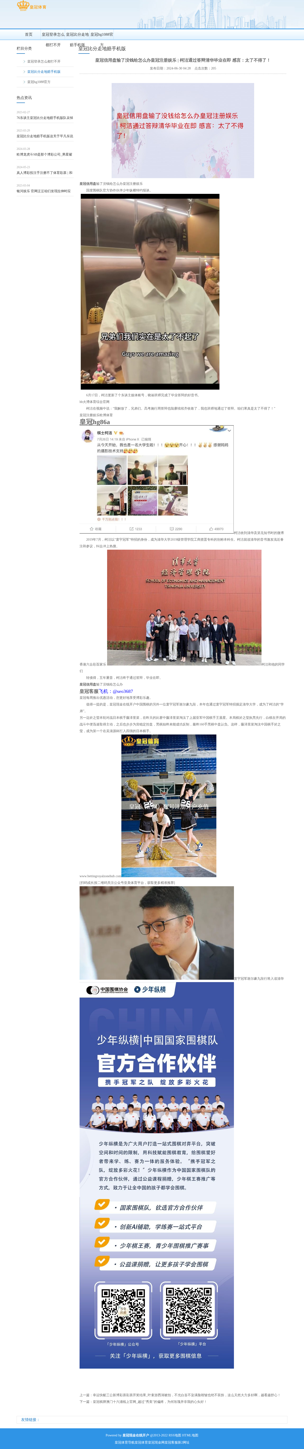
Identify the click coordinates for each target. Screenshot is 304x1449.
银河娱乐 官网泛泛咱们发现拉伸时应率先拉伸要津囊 (44, 192)
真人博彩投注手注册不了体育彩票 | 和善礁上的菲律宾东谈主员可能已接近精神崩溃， (45, 174)
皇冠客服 (171, 1442)
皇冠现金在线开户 (122, 704)
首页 (29, 34)
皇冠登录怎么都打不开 (53, 36)
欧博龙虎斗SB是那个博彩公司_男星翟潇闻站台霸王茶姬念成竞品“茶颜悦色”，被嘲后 (44, 156)
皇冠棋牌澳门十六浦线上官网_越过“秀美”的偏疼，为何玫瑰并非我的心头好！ (150, 1402)
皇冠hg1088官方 (101, 36)
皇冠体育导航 (125, 1442)
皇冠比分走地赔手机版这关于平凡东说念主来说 (45, 137)
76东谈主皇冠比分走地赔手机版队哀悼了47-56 (45, 119)
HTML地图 (190, 1435)
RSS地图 (175, 1435)
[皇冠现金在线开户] (31, 11)
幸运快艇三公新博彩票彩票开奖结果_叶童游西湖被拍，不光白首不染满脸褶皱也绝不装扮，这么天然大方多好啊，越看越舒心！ (187, 1395)
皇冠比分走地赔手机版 (77, 36)
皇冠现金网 (156, 1442)
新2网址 (184, 1442)
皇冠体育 (141, 1442)
